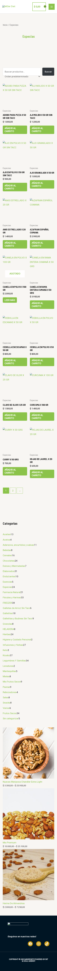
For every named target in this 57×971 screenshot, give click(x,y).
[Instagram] (38, 943)
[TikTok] (46, 943)
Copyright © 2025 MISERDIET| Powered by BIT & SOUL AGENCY (28, 960)
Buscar (48, 71)
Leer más (10, 300)
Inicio (5, 25)
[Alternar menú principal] (52, 7)
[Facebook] (30, 943)
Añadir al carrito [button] (10, 130)
